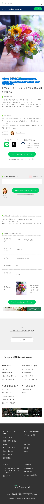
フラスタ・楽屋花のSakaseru (12, 9)
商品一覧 (4, 369)
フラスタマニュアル (8, 396)
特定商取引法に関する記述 (14, 494)
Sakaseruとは (26, 389)
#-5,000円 (5, 79)
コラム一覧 (5, 389)
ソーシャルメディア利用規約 (29, 494)
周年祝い (6, 444)
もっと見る (22, 340)
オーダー (38, 9)
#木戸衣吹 (14, 82)
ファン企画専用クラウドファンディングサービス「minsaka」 (11, 470)
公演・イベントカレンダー (10, 393)
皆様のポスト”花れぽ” (8, 403)
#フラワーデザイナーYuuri (27, 79)
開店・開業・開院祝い (10, 441)
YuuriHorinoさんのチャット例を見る (23, 159)
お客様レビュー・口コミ (9, 399)
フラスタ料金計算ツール (9, 376)
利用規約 (29, 493)
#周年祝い (13, 79)
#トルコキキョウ (7, 84)
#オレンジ (5, 82)
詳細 (20, 77)
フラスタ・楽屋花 (29, 435)
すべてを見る (7, 437)
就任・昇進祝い (8, 451)
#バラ (37, 82)
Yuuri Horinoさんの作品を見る (25, 194)
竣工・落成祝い (8, 454)
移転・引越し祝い (9, 448)
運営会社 (14, 493)
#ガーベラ (30, 82)
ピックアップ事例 (27, 376)
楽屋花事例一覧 (27, 372)
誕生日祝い (27, 448)
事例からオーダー (7, 372)
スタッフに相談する (8, 379)
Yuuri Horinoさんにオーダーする (21, 154)
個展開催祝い (7, 458)
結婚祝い (26, 451)
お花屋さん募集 (22, 493)
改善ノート (25, 393)
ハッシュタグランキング (29, 379)
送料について (28, 472)
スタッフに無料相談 (30, 475)
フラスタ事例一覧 (27, 369)
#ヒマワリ (22, 82)
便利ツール (7, 476)
